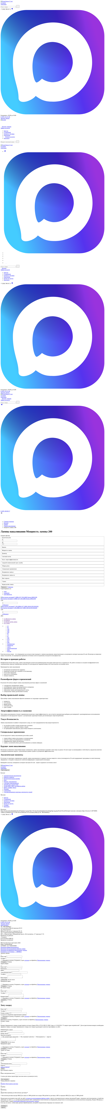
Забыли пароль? (5, 1067)
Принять (3, 1107)
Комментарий (4, 996)
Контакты (6, 280)
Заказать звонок (5, 118)
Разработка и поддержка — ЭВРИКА (11, 951)
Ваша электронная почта (8, 1073)
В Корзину (5, 605)
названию (6, 593)
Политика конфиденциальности (10, 947)
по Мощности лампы (10, 619)
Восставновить (5, 1079)
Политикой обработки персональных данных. (26, 1101)
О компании (7, 274)
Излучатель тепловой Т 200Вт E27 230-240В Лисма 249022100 (18, 598)
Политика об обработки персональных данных (14, 950)
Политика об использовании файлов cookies (13, 948)
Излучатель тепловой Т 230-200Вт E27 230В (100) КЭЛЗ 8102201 (19, 608)
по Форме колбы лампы (10, 621)
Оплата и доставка (9, 275)
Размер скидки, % (6, 1013)
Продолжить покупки (12, 1083)
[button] (6, 262)
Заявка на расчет (5, 128)
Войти (2, 1068)
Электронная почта (6, 972)
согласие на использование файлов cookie (37, 1098)
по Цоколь (7, 620)
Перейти (3, 1083)
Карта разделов (5, 770)
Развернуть (4, 1105)
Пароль (3, 1065)
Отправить (4, 962)
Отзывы (6, 805)
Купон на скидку (8, 278)
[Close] (2, 616)
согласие (26, 960)
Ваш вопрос (4, 977)
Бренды (6, 272)
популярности (8, 594)
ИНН (2, 970)
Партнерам (7, 277)
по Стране (7, 623)
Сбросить (10, 587)
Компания (3, 968)
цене (5, 591)
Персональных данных (43, 960)
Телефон (3, 958)
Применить (4, 587)
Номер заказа (5, 1033)
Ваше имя (4, 956)
